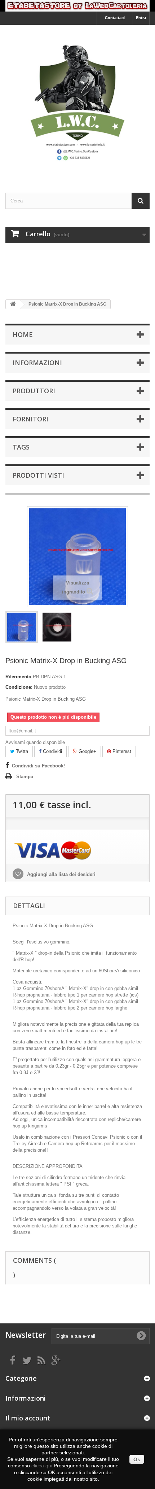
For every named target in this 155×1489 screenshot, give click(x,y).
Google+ (86, 751)
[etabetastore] (77, 102)
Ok (136, 1459)
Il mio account (27, 1418)
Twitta (21, 751)
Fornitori (30, 419)
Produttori (34, 390)
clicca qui (41, 1465)
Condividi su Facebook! (38, 765)
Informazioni (37, 362)
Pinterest (121, 751)
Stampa (24, 776)
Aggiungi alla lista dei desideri (61, 874)
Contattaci (115, 18)
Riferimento (18, 676)
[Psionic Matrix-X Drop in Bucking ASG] (21, 627)
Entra (141, 18)
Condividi (51, 751)
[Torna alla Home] (13, 304)
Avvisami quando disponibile (35, 742)
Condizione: (18, 687)
